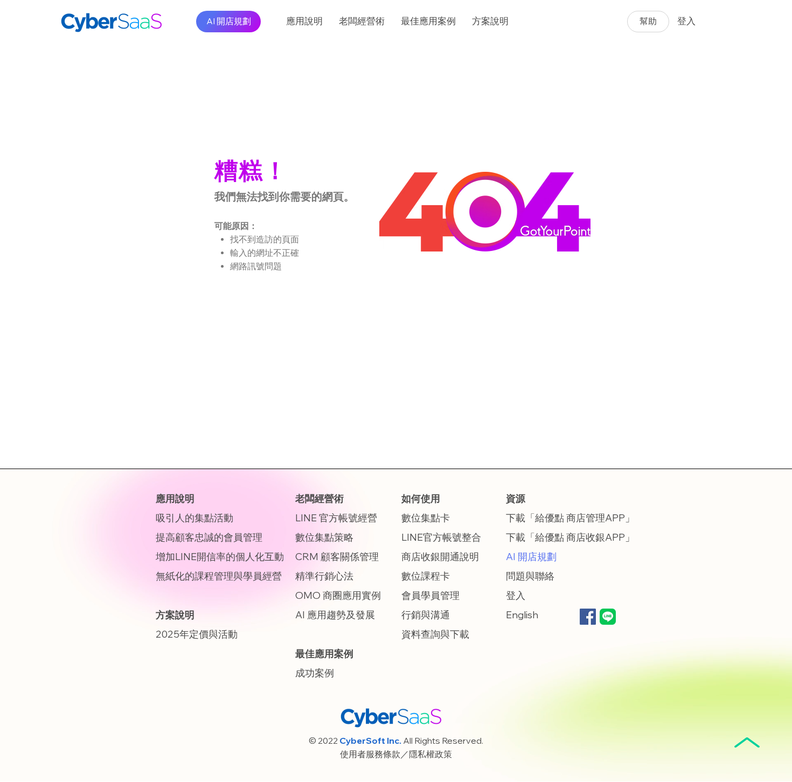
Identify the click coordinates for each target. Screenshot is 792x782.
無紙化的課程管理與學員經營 (219, 576)
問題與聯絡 (530, 576)
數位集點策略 (324, 537)
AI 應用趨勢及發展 (335, 615)
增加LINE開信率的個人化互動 (220, 556)
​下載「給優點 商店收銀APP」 (570, 537)
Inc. (394, 740)
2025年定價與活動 (197, 634)
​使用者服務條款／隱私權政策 (396, 754)
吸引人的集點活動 (194, 518)
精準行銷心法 (324, 576)
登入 (515, 595)
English (522, 615)
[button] (304, 21)
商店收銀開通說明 (440, 556)
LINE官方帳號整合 (441, 537)
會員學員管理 (430, 595)
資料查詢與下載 (435, 634)
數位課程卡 (425, 576)
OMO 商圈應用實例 (338, 595)
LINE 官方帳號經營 (336, 518)
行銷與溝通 (425, 615)
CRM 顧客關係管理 (337, 556)
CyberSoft (362, 740)
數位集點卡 (425, 518)
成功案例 (314, 673)
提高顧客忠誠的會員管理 (209, 537)
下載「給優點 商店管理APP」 (570, 518)
